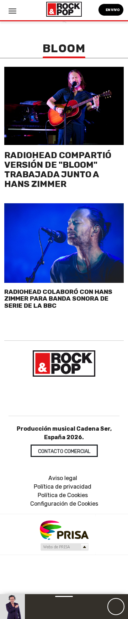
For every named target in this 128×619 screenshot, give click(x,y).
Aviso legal (62, 478)
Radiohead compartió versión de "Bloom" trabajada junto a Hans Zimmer (57, 169)
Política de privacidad (62, 486)
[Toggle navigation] (12, 11)
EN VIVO (112, 10)
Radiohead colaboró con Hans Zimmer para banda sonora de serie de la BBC (58, 298)
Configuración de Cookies (64, 503)
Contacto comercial (64, 451)
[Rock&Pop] (64, 363)
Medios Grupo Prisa (64, 547)
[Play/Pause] (115, 606)
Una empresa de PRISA (64, 530)
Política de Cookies (63, 495)
